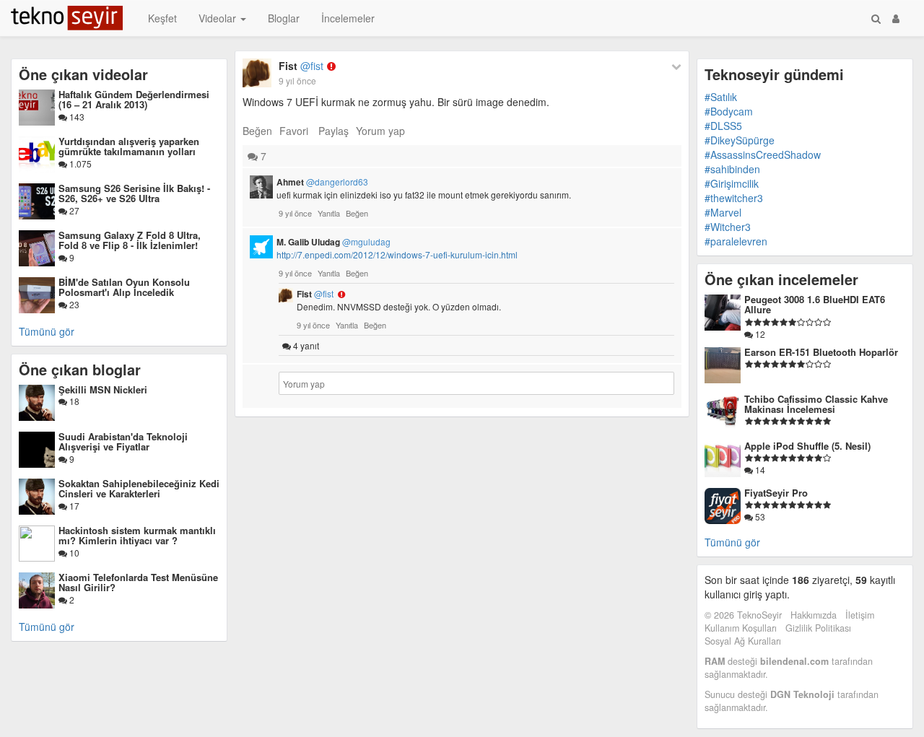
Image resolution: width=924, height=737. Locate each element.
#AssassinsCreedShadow (763, 154)
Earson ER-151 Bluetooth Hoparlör (821, 352)
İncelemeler (348, 18)
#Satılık (721, 97)
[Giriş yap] (896, 18)
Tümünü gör (46, 331)
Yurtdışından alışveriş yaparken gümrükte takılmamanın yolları (128, 146)
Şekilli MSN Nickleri (102, 389)
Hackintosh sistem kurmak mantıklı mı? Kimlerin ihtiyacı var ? (137, 535)
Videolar (219, 18)
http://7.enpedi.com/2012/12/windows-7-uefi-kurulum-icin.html (397, 254)
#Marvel (723, 212)
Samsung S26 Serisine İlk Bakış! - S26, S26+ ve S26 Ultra (134, 193)
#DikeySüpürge (740, 140)
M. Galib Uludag (333, 241)
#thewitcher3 (734, 198)
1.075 (79, 163)
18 (73, 401)
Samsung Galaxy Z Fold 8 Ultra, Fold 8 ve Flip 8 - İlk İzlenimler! (129, 240)
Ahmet (322, 181)
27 (73, 210)
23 (73, 304)
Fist (301, 65)
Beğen (257, 130)
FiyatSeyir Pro (776, 493)
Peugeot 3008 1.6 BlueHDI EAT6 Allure (814, 304)
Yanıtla (329, 213)
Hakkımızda (813, 615)
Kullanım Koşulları (741, 628)
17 (73, 506)
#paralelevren (736, 241)
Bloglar (284, 18)
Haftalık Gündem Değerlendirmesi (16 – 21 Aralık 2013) (133, 99)
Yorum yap (380, 130)
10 (73, 552)
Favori (293, 130)
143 (75, 116)
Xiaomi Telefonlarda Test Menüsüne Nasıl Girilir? (138, 582)
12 (759, 334)
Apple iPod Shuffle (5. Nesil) (807, 446)
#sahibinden (732, 169)
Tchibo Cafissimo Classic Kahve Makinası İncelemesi (816, 404)
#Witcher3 (728, 226)
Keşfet (162, 18)
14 (759, 469)
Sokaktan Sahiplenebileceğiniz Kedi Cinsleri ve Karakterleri (138, 488)
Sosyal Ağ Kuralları (743, 640)
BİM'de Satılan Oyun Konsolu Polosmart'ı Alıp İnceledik (124, 287)
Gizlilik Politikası (818, 628)
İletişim (859, 615)
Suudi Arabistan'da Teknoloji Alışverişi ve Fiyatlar (123, 441)
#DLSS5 (723, 125)
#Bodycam (729, 111)
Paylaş (333, 130)
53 (759, 516)
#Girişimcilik (732, 183)
